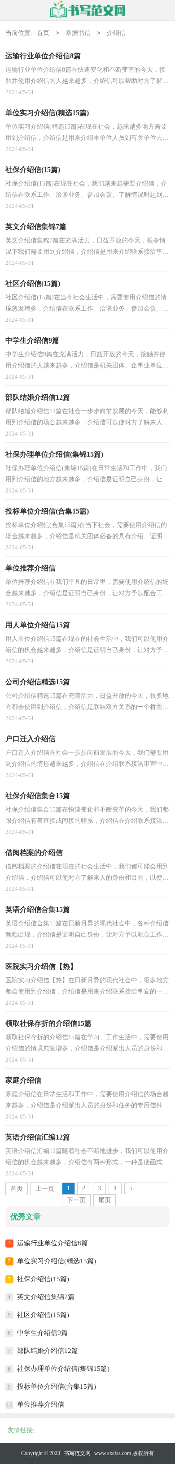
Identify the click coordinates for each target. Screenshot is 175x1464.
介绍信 (116, 33)
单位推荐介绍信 (40, 1404)
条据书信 (78, 33)
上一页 (44, 1188)
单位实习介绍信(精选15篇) (56, 1261)
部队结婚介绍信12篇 (47, 1350)
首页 (43, 33)
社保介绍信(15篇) (43, 1279)
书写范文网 (77, 1453)
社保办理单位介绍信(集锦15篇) (63, 1368)
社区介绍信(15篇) (43, 1314)
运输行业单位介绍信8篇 (52, 1243)
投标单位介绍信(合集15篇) (56, 1386)
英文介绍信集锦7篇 (45, 1296)
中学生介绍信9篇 (42, 1332)
